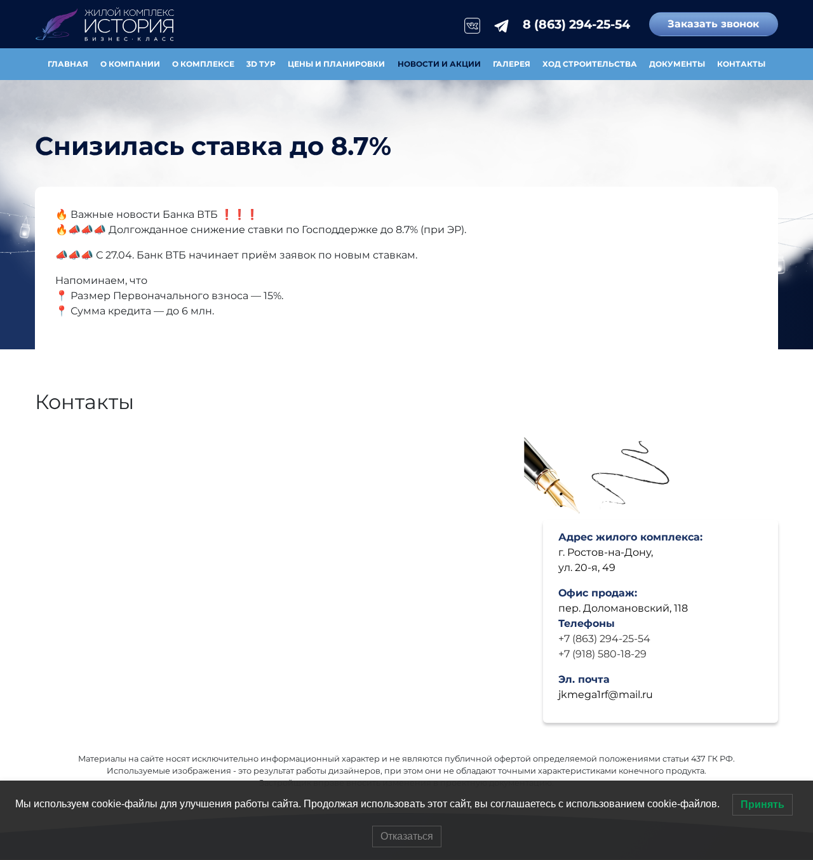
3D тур (261, 64)
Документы (677, 64)
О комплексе (203, 64)
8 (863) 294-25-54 (576, 24)
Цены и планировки (336, 64)
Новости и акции (439, 64)
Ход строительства (589, 64)
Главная (68, 64)
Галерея (511, 64)
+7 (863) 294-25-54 (604, 639)
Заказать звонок (713, 24)
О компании (130, 64)
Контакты (741, 64)
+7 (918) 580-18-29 (602, 654)
